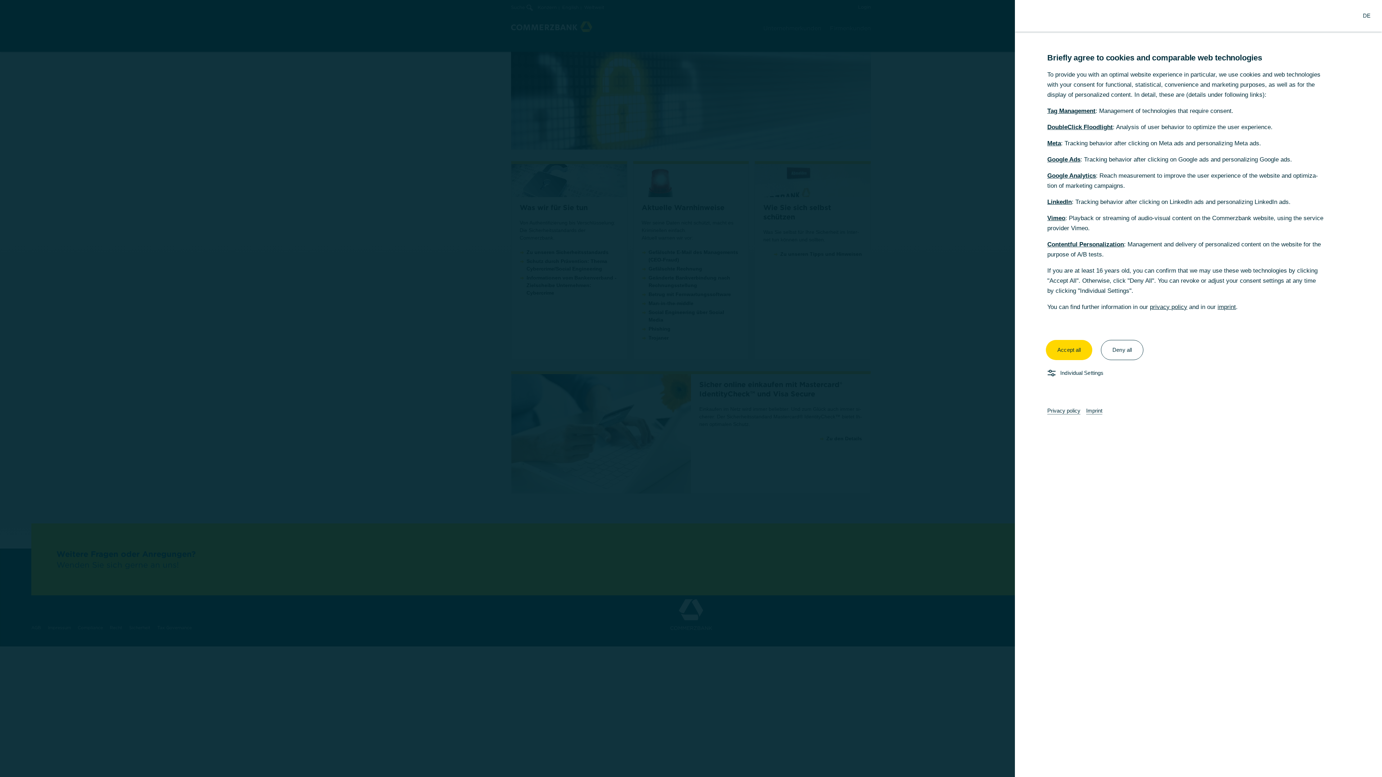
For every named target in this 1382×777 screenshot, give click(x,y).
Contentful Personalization (1085, 244)
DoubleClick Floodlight (1080, 127)
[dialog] (691, 388)
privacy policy (1168, 307)
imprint (1227, 307)
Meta (1054, 143)
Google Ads (1063, 159)
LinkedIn (1059, 202)
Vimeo (1056, 218)
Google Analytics (1071, 175)
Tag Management (1071, 111)
